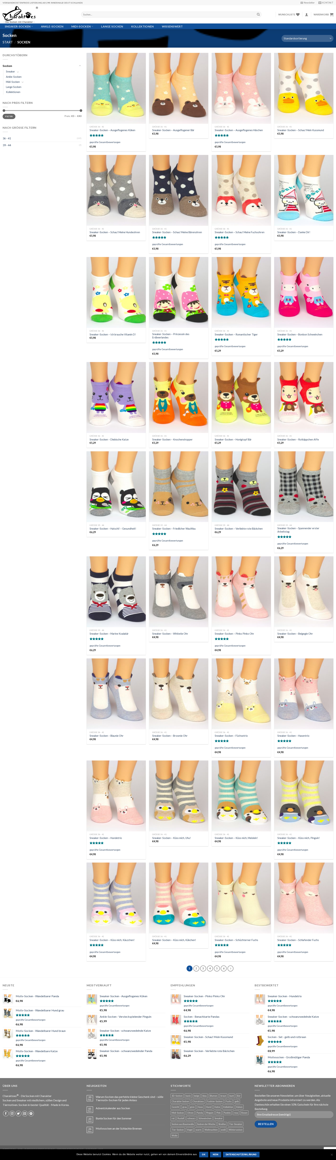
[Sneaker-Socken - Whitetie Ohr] (178, 591)
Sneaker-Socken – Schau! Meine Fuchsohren (239, 232)
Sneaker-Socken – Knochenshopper (172, 439)
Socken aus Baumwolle (183, 1124)
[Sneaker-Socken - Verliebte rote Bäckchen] (241, 486)
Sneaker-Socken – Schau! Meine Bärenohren (177, 232)
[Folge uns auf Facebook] (6, 1113)
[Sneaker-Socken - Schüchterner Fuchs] (241, 898)
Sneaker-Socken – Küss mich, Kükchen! (174, 940)
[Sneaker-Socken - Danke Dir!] (303, 190)
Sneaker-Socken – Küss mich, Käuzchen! (112, 940)
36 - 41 (7, 138)
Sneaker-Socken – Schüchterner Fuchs (236, 940)
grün (192, 1107)
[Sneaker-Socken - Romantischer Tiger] (241, 292)
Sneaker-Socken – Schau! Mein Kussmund (300, 130)
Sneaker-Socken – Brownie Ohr (170, 735)
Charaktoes (198, 1101)
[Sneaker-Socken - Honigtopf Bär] (241, 397)
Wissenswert (172, 26)
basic (188, 1095)
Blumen (213, 1095)
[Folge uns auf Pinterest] (31, 1113)
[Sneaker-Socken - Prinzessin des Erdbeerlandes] (178, 292)
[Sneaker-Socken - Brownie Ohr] (178, 693)
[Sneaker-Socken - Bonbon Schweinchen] (303, 292)
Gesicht (175, 1107)
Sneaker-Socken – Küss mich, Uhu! (171, 837)
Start (8, 42)
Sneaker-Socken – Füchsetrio (231, 735)
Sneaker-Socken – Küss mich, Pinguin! (298, 837)
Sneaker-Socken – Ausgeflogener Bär (173, 130)
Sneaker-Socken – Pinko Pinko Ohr (234, 633)
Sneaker (10, 71)
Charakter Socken (180, 1101)
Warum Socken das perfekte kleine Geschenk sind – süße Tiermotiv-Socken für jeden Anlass (129, 1098)
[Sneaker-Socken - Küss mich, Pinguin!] (303, 795)
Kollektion (228, 1107)
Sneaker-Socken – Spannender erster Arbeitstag (298, 530)
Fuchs (229, 1101)
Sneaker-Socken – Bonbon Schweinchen (299, 334)
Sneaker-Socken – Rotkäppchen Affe (298, 439)
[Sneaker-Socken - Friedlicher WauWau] (178, 486)
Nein (215, 1154)
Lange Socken (112, 26)
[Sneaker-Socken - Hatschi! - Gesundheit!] (116, 486)
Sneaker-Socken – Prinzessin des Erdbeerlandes (170, 336)
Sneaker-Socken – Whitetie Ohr (170, 633)
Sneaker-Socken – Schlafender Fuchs (298, 940)
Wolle (174, 1135)
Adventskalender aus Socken (113, 1108)
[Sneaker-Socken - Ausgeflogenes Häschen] (241, 88)
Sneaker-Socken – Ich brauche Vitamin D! (113, 334)
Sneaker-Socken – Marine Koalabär (109, 633)
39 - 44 (7, 145)
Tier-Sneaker (235, 1124)
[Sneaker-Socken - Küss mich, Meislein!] (241, 795)
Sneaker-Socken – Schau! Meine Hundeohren (115, 232)
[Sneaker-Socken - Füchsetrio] (241, 693)
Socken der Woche (206, 1124)
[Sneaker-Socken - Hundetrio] (116, 795)
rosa (236, 1112)
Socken (7, 65)
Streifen (222, 1124)
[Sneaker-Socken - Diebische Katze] (116, 397)
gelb (237, 1101)
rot (173, 1118)
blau (204, 1095)
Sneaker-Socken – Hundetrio (106, 837)
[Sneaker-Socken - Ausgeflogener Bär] (178, 88)
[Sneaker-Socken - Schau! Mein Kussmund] (303, 88)
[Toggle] (80, 66)
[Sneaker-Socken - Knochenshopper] (178, 397)
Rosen (244, 1112)
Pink (218, 1112)
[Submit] (258, 15)
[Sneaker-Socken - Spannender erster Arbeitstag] (303, 486)
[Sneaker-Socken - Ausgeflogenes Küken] (116, 88)
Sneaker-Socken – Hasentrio (293, 735)
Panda (200, 1112)
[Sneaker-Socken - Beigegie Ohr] (303, 591)
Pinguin (209, 1112)
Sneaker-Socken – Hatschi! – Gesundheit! (113, 528)
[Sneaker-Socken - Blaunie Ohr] (116, 693)
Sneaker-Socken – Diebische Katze (109, 439)
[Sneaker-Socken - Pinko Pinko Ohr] (241, 591)
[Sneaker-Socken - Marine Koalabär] (116, 591)
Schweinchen (205, 1118)
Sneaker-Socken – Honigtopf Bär (233, 439)
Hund (208, 1107)
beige (196, 1095)
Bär (238, 1095)
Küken (239, 1107)
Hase (200, 1107)
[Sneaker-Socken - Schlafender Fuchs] (303, 898)
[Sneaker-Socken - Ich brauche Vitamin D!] (116, 292)
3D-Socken (177, 1095)
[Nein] (331, 1155)
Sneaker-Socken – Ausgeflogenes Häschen (239, 130)
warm (198, 1129)
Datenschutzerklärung (241, 1154)
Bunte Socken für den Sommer (114, 1118)
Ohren (190, 1112)
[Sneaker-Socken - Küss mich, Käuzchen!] (116, 898)
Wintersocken (236, 1129)
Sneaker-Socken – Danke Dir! (293, 232)
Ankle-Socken (52, 26)
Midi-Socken (81, 26)
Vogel (189, 1129)
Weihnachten (211, 1129)
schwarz (191, 1118)
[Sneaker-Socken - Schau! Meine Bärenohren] (178, 190)
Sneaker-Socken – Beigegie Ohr (295, 633)
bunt (231, 1095)
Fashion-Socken (215, 1101)
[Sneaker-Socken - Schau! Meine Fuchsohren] (241, 190)
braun (223, 1095)
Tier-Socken (178, 1129)
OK (203, 1154)
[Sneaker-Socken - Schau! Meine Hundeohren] (116, 190)
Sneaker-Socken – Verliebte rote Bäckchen (239, 528)
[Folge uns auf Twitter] (18, 1113)
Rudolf (181, 1118)
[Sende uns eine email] (25, 1113)
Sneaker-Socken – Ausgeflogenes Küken (112, 130)
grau (184, 1107)
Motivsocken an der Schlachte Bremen (119, 1128)
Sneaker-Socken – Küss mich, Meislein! (236, 837)
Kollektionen (142, 26)
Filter (9, 116)
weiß (223, 1129)
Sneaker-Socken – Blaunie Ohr (107, 735)
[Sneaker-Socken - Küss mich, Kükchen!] (178, 898)
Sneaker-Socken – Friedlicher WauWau (174, 528)
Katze (217, 1107)
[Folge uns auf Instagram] (12, 1113)
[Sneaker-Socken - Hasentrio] (303, 693)
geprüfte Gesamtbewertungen (105, 142)
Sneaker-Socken (17, 26)
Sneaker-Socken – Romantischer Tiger (236, 334)
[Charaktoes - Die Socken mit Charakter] (39, 14)
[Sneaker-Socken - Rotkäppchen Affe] (303, 397)
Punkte (227, 1112)
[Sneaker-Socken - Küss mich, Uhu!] (178, 795)
